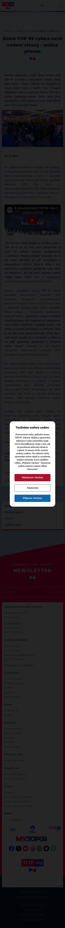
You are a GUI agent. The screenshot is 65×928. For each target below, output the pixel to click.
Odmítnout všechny (32, 477)
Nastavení (32, 488)
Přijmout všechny (32, 498)
